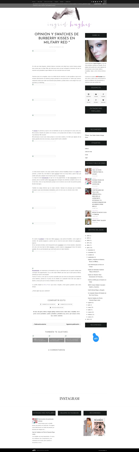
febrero (90, 314)
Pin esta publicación (57, 307)
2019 (88, 238)
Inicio (33, 1)
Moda (61, 1)
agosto (90, 302)
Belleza (40, 1)
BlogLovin (103, 102)
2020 (88, 236)
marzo (89, 312)
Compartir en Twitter (66, 304)
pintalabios (54, 314)
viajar (86, 158)
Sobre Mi (68, 1)
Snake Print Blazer (99, 220)
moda (86, 155)
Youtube (96, 96)
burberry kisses (60, 312)
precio (67, 314)
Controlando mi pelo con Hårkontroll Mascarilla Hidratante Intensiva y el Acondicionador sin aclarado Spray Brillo (99, 198)
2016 (88, 245)
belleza (45, 312)
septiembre (91, 257)
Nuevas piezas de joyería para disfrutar (98, 182)
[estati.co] (34, 450)
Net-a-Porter (47, 285)
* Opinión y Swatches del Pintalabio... (56, 340)
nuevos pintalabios (41, 314)
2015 (88, 248)
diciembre (90, 250)
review (78, 314)
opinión (49, 314)
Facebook (103, 96)
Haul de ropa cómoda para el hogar (97, 172)
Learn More (97, 3)
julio (89, 305)
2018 (88, 240)
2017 (88, 243)
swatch (55, 316)
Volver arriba (102, 450)
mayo (89, 307)
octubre (90, 255)
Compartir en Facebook (48, 304)
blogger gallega (51, 312)
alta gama (40, 312)
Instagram (88, 96)
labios (69, 312)
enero (89, 317)
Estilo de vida (48, 1)
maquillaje (73, 312)
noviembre (90, 252)
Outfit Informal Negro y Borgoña (96, 290)
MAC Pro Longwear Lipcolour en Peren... (73, 340)
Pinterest (96, 102)
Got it (104, 3)
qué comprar (73, 314)
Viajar (56, 1)
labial (65, 312)
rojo (52, 316)
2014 (88, 319)
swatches (60, 316)
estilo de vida (88, 152)
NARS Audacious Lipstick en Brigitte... (40, 340)
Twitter (88, 102)
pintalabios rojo (61, 314)
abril (89, 310)
